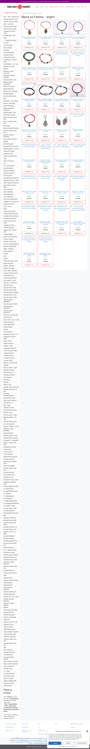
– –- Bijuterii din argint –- (10, 40)
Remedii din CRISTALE (10, 518)
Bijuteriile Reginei (8, 93)
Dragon (6, 258)
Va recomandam (8, 654)
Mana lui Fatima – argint (10, 367)
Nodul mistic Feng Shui (10, 400)
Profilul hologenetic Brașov (41, 743)
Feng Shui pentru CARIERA (11, 292)
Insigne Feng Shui (8, 343)
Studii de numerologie (10, 617)
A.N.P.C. (56, 723)
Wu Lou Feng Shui (9, 666)
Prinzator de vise (8, 477)
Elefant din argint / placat (11, 261)
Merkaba (6, 382)
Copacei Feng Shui (9, 227)
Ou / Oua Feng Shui (9, 424)
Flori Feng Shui (8, 317)
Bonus (42, 6)
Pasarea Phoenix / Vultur (11, 435)
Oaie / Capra (7, 405)
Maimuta (6, 365)
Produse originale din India (11, 486)
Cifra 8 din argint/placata (11, 199)
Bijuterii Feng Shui (9, 89)
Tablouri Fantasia (8, 627)
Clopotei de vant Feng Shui (11, 201)
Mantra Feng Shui (8, 372)
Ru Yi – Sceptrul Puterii (10, 550)
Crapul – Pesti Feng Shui (10, 236)
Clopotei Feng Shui (9, 204)
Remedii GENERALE (9, 536)
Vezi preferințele (81, 743)
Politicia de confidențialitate (11, 723)
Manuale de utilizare (9, 375)
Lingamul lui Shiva (9, 355)
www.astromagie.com (39, 742)
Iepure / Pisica (7, 341)
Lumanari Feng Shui (9, 358)
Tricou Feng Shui (8, 650)
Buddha (6, 141)
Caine (5, 158)
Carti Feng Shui (8, 175)
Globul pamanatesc (9, 324)
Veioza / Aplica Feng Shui (11, 664)
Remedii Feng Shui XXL (10, 529)
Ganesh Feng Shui (9, 322)
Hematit (6, 329)
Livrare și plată (25, 723)
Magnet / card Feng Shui (10, 362)
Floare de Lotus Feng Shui (11, 315)
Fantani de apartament (10, 278)
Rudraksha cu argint (9, 552)
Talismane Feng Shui (9, 636)
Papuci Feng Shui (8, 433)
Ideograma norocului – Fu (11, 334)
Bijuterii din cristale (9, 86)
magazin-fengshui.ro (25, 738)
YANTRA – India (8, 668)
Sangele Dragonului (9, 570)
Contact (78, 6)
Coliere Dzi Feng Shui (9, 211)
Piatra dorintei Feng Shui (10, 456)
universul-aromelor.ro (37, 740)
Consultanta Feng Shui (10, 218)
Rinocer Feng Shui (9, 547)
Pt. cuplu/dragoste (9, 496)
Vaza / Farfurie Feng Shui (11, 661)
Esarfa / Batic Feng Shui (10, 270)
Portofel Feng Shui (9, 472)
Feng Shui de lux (8, 285)
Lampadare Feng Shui (10, 348)
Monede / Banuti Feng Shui (11, 387)
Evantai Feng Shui (9, 275)
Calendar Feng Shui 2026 (11, 21)
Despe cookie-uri (62, 746)
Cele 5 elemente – (9, 192)
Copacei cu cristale (9, 225)
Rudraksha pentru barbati (11, 555)
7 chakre (6, 43)
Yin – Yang (6, 671)
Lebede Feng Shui (9, 353)
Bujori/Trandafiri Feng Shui (11, 146)
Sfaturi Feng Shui (54, 6)
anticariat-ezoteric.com (38, 738)
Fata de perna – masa (10, 280)
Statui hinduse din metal (10, 610)
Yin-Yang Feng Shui (9, 676)
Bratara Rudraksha (9, 106)
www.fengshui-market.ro (37, 746)
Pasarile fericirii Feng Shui (11, 438)
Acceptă (55, 743)
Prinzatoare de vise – (9, 475)
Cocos (5, 208)
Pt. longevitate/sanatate (10, 501)
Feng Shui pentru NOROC (11, 304)
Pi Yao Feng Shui (8, 454)
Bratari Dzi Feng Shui (9, 115)
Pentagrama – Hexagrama (11, 440)
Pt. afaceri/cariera (9, 488)
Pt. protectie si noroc (9, 505)
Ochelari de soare (9, 407)
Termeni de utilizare (9, 727)
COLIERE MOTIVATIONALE (11, 216)
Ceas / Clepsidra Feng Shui (11, 182)
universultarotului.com (23, 740)
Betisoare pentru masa (10, 79)
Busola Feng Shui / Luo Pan (11, 148)
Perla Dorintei (7, 449)
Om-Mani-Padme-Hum (10, 421)
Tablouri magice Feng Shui (11, 631)
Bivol (5, 98)
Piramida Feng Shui (9, 459)
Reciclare (73, 727)
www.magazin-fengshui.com (24, 742)
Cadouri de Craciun (9, 151)
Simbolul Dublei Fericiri (10, 591)
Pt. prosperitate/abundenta (11, 503)
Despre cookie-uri (9, 730)
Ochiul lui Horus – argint (10, 415)
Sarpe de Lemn (8, 578)
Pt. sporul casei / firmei (10, 508)
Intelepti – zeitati (8, 345)
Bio (39, 727)
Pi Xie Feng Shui (8, 452)
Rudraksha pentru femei (10, 559)
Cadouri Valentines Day (10, 156)
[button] (87, 731)
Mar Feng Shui (8, 377)
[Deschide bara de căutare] (85, 7)
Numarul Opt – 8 (8, 402)
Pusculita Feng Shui (9, 510)
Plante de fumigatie (9, 465)
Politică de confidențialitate (71, 746)
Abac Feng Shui (8, 45)
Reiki (5, 515)
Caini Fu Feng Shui (9, 161)
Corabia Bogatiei (8, 234)
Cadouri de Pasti (8, 153)
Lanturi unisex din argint (10, 350)
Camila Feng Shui (8, 168)
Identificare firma (41, 730)
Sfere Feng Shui (8, 585)
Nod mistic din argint (9, 398)
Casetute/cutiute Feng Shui (11, 178)
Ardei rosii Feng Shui (9, 57)
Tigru (5, 647)
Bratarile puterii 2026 (9, 35)
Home (37, 6)
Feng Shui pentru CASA (10, 295)
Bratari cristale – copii (10, 112)
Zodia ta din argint (9, 683)
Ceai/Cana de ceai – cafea (11, 180)
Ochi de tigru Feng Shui (10, 410)
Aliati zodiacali (8, 47)
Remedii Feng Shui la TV (10, 527)
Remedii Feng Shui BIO (10, 520)
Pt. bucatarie (7, 493)
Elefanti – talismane (9, 265)
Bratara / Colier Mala (9, 103)
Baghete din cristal (9, 66)
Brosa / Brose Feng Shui (10, 139)
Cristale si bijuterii (9, 239)
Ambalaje (6, 50)
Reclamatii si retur (25, 727)
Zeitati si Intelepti (8, 678)
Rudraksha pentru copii (10, 557)
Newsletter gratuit (70, 6)
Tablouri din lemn (8, 624)
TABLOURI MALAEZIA (10, 634)
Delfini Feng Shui (8, 251)
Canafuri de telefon (9, 170)
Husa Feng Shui (8, 332)
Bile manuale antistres (10, 96)
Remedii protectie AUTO (10, 541)
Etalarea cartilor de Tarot (11, 273)
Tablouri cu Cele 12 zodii (10, 622)
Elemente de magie (9, 268)
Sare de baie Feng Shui (10, 573)
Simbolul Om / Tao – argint (11, 596)
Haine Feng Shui (8, 327)
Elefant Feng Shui (8, 263)
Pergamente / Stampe (10, 447)
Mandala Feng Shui (9, 370)
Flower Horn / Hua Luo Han (11, 319)
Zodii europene (8, 685)
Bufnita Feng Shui (8, 144)
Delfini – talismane (9, 249)
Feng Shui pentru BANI (10, 290)
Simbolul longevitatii (9, 594)
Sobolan (6, 607)
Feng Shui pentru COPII (10, 297)
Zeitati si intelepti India (10, 681)
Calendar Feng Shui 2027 (11, 19)
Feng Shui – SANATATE (10, 283)
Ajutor (46, 6)
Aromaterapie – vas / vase (11, 64)
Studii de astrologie (9, 614)
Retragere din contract (42, 734)
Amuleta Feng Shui (9, 52)
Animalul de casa (8, 55)
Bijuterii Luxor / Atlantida (10, 91)
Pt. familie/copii (8, 498)
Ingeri (5, 38)
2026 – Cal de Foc (9, 24)
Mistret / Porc (7, 384)
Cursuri (62, 6)
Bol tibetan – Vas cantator (11, 101)
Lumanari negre (8, 360)
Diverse (6, 253)
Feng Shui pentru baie (10, 287)
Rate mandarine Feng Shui (11, 513)
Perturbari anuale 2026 (10, 26)
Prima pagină (24, 13)
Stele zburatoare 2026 (10, 29)
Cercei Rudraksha (9, 194)
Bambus (6, 69)
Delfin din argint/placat (10, 246)
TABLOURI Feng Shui (9, 629)
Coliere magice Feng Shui (11, 213)
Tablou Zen (7, 619)
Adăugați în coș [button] (29, 47)
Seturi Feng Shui (8, 582)
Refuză (68, 743)
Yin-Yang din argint (9, 673)
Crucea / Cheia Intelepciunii (11, 244)
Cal (4, 163)
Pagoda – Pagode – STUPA (11, 426)
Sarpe (5, 575)
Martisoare (7, 379)
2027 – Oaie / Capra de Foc (11, 16)
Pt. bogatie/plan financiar (11, 491)
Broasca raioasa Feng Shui (11, 128)
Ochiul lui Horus (8, 412)
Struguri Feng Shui (9, 612)
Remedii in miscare (9, 538)
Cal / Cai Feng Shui (9, 165)
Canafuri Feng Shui (9, 173)
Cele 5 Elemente (8, 189)
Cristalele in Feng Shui (10, 241)
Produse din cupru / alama (11, 479)
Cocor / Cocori (8, 206)
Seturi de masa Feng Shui (11, 580)
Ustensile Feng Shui (9, 652)
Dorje (5, 256)
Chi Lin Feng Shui (8, 196)
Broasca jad (7, 125)
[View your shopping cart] (82, 7)
